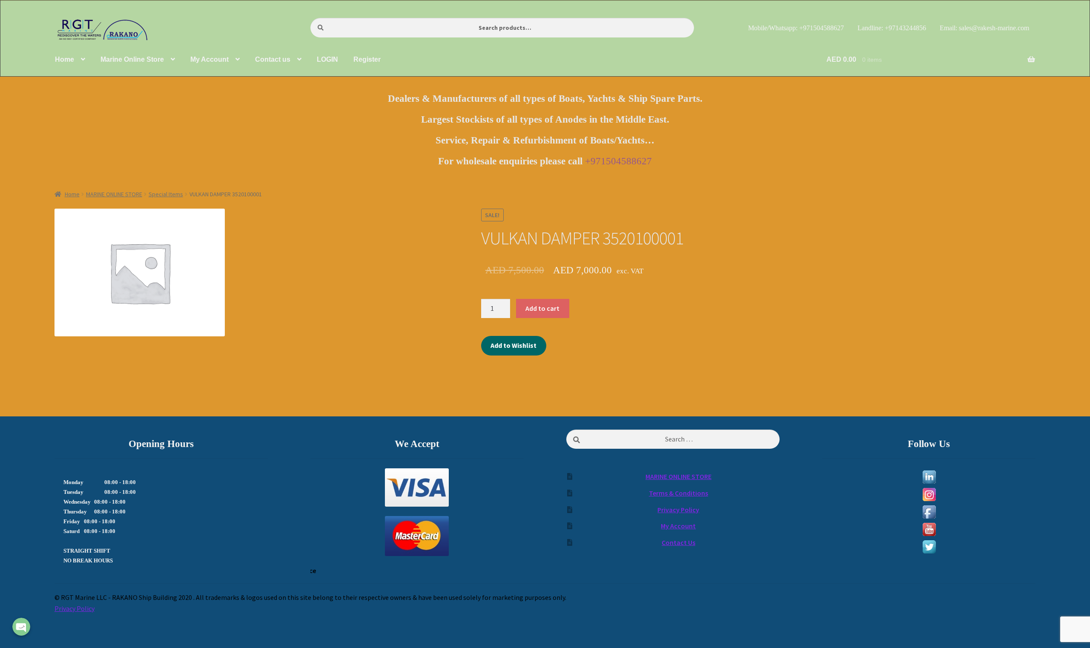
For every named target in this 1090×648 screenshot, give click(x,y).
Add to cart (542, 308)
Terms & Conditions (678, 493)
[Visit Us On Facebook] (929, 512)
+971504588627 (618, 161)
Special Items (166, 194)
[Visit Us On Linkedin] (929, 477)
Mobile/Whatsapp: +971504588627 (796, 28)
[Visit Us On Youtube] (929, 529)
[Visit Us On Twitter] (929, 547)
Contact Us (678, 542)
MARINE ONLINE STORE (114, 194)
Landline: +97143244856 (892, 28)
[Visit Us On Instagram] (929, 494)
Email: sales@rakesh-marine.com (984, 28)
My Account (678, 526)
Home (72, 194)
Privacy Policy (678, 509)
